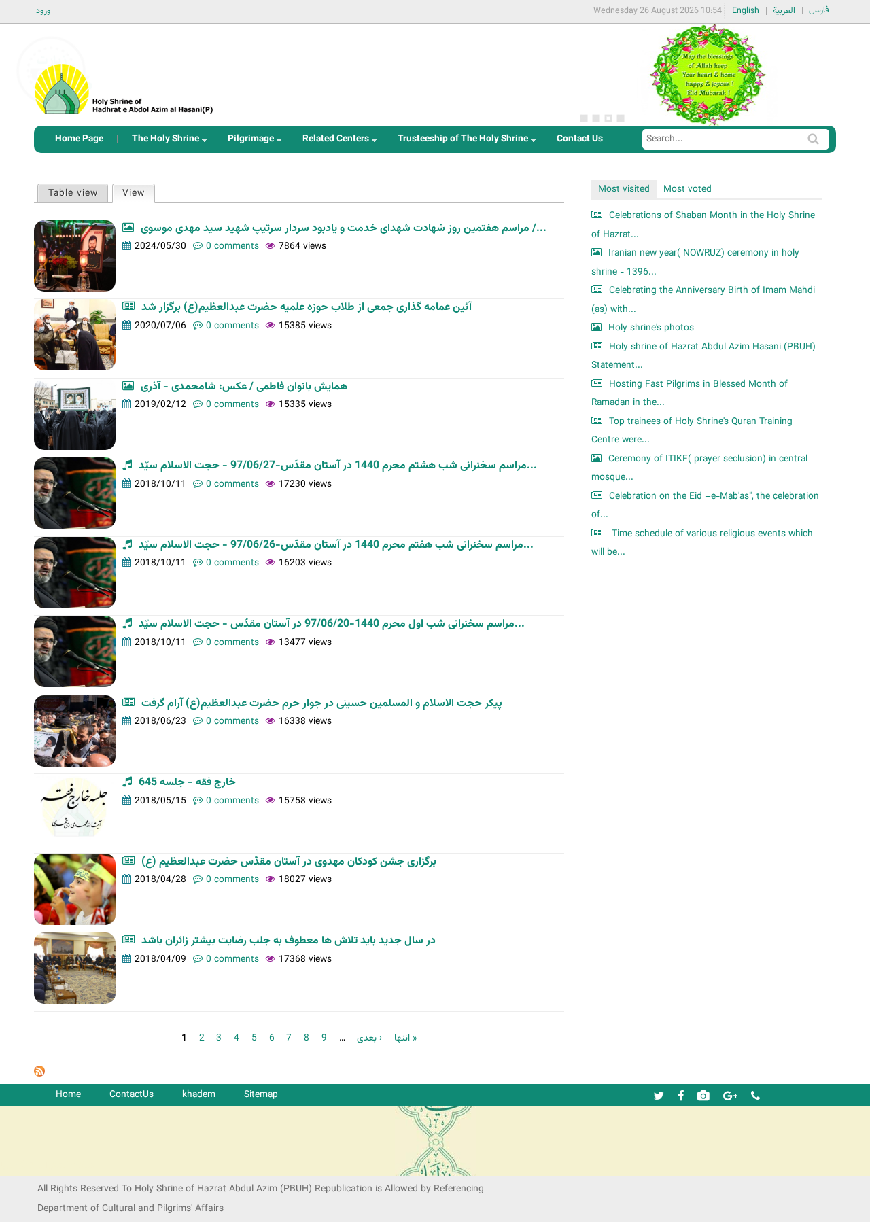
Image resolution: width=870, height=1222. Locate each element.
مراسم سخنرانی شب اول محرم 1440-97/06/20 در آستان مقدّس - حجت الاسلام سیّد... (332, 624)
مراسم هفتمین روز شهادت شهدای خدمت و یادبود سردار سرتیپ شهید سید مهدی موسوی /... (343, 228)
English (745, 11)
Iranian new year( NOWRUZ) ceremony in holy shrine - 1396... (695, 262)
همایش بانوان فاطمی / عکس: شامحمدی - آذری (244, 387)
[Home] (124, 71)
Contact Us (580, 139)
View (138, 193)
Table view (73, 193)
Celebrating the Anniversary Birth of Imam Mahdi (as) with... (703, 300)
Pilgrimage (247, 142)
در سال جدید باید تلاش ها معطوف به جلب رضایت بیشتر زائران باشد (288, 940)
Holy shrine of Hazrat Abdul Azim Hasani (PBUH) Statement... (703, 356)
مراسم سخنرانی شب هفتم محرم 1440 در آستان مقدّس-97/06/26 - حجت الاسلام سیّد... (336, 545)
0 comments (232, 246)
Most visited (624, 189)
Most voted (687, 189)
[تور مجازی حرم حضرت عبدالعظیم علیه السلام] (54, 111)
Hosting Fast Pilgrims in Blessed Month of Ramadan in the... (689, 394)
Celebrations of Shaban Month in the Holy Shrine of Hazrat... (703, 225)
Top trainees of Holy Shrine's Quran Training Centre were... (692, 431)
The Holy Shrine (161, 142)
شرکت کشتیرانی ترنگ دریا (47, 1165)
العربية (784, 11)
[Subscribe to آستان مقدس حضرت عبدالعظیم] (39, 1074)
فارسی (819, 10)
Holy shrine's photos (651, 328)
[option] (707, 75)
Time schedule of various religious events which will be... (702, 543)
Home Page (79, 139)
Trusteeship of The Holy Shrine (458, 142)
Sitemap (261, 1094)
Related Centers (331, 142)
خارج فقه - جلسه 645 (187, 782)
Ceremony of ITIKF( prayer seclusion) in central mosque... (699, 468)
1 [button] (584, 118)
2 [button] (596, 118)
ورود (43, 11)
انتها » (405, 1038)
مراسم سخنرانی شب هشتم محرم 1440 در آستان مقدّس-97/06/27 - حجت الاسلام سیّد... (338, 465)
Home (68, 1094)
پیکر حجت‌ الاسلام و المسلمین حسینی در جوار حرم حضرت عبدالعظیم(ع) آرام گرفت (321, 703)
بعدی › (369, 1038)
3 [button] (608, 118)
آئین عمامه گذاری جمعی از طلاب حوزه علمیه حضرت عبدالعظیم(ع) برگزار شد (306, 307)
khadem (198, 1094)
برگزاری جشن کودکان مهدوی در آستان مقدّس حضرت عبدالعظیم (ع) (288, 862)
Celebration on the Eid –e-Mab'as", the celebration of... (705, 506)
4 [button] (620, 118)
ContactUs (131, 1094)
